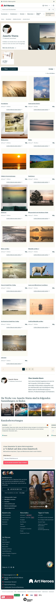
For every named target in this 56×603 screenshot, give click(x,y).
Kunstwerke (4, 14)
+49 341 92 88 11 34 (16, 489)
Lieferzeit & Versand (9, 504)
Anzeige (51, 69)
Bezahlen (6, 501)
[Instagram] (9, 567)
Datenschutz (45, 591)
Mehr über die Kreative (8, 48)
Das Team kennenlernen (38, 506)
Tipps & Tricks (38, 14)
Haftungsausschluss (21, 591)
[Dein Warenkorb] (53, 5)
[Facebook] (13, 567)
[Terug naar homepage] (7, 6)
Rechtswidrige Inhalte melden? (34, 591)
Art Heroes (6, 537)
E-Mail (49, 15)
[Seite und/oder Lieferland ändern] (54, 1)
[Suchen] (53, 9)
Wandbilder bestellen (9, 499)
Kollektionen (13, 14)
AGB (15, 591)
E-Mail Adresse (7, 455)
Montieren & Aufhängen (10, 506)
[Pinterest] (11, 567)
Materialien (30, 14)
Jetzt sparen (7, 597)
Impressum (51, 591)
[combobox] (24, 9)
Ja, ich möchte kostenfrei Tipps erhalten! (15, 462)
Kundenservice (50, 13)
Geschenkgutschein (9, 508)
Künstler (22, 14)
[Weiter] (52, 369)
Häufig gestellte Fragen (10, 497)
